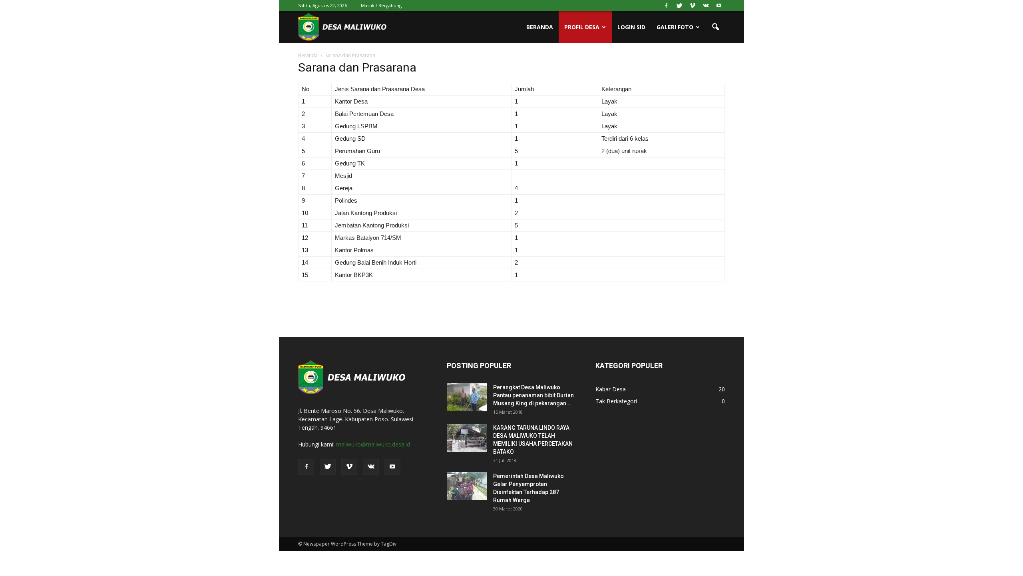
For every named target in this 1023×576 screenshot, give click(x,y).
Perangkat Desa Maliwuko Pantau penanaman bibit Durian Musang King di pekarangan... (533, 395)
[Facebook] (666, 5)
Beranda (539, 27)
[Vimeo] (693, 5)
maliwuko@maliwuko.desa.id (373, 444)
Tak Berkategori (616, 401)
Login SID (631, 27)
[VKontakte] (706, 5)
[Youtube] (719, 5)
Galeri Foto (675, 27)
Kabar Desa (610, 389)
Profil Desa (581, 27)
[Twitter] (679, 5)
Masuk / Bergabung (381, 5)
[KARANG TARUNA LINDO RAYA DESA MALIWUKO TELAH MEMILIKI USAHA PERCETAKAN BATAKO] (467, 438)
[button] (715, 27)
